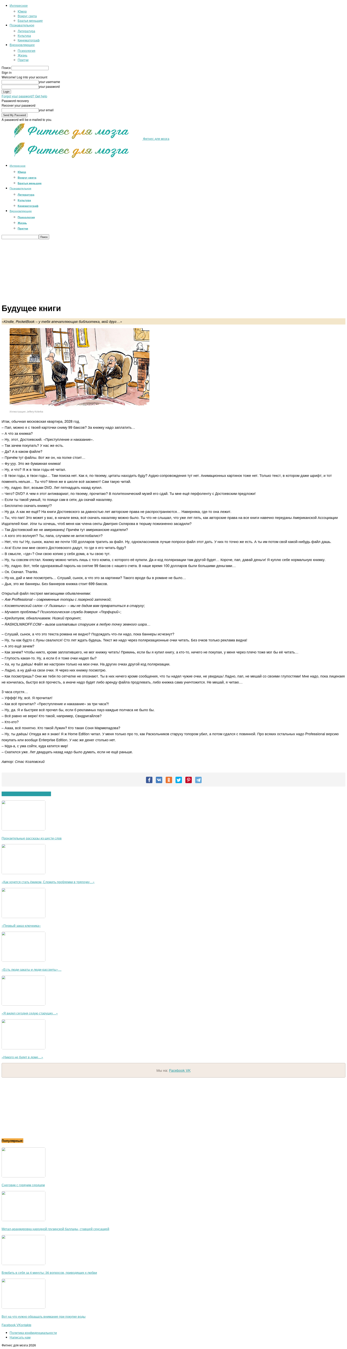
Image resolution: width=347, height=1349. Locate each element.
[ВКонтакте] (159, 780)
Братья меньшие (30, 20)
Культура (24, 35)
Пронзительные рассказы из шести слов (32, 838)
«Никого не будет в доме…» (22, 1057)
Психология (26, 50)
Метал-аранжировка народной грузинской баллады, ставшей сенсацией (55, 1229)
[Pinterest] (188, 780)
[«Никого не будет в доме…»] (23, 1048)
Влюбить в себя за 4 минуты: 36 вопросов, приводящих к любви (49, 1272)
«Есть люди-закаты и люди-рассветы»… (31, 969)
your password (49, 86)
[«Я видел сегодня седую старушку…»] (23, 1004)
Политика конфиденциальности (33, 1332)
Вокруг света (27, 16)
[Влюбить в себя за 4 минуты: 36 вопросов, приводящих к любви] (23, 1263)
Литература (26, 31)
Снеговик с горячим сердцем (23, 1185)
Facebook (177, 1070)
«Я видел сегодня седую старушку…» (30, 1013)
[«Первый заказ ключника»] (23, 916)
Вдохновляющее (22, 44)
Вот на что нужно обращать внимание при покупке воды (44, 1316)
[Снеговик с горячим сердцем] (23, 1176)
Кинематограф (29, 40)
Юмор (22, 11)
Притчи (23, 60)
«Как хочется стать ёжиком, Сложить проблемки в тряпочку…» (48, 882)
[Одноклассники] (169, 780)
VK (188, 1070)
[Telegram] (198, 780)
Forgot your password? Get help (24, 96)
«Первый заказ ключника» (21, 925)
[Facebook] (149, 780)
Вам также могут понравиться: (26, 794)
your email (46, 110)
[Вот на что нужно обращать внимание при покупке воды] (23, 1307)
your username (49, 81)
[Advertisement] (173, 269)
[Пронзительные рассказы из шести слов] (23, 829)
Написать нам (20, 1337)
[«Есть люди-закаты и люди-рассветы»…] (23, 960)
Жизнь (22, 55)
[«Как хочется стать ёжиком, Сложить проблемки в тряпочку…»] (23, 873)
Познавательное (22, 25)
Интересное (19, 5)
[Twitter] (179, 780)
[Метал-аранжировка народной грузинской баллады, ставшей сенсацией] (23, 1220)
